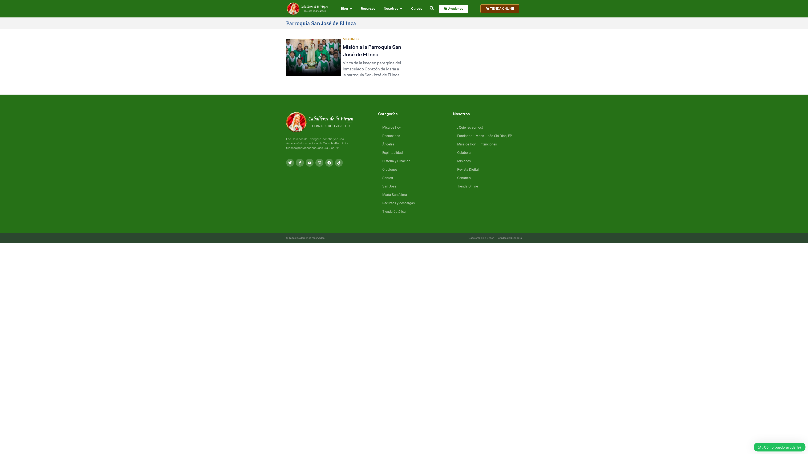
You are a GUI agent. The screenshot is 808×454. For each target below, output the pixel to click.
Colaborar (464, 153)
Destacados (391, 136)
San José (389, 186)
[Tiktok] (339, 162)
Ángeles (388, 144)
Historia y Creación (396, 161)
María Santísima (394, 195)
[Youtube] (310, 162)
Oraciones (389, 170)
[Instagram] (319, 162)
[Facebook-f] (300, 162)
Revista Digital (468, 170)
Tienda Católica (394, 212)
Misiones (464, 161)
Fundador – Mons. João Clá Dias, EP (484, 136)
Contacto (464, 178)
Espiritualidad (392, 153)
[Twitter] (290, 162)
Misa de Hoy (391, 127)
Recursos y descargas (398, 203)
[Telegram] (329, 162)
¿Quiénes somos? (470, 127)
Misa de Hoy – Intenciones (477, 144)
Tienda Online (467, 186)
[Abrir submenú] (350, 8)
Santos (387, 178)
